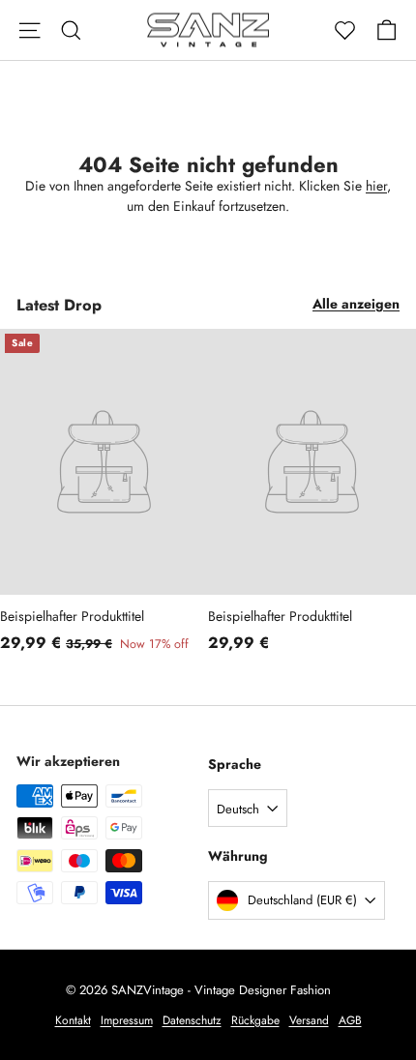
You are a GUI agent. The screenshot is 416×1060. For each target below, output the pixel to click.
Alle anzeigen (356, 303)
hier (376, 185)
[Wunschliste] (345, 30)
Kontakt (73, 1020)
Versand (309, 1020)
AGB (350, 1020)
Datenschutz (192, 1020)
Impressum (127, 1020)
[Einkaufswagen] (386, 30)
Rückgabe (255, 1020)
